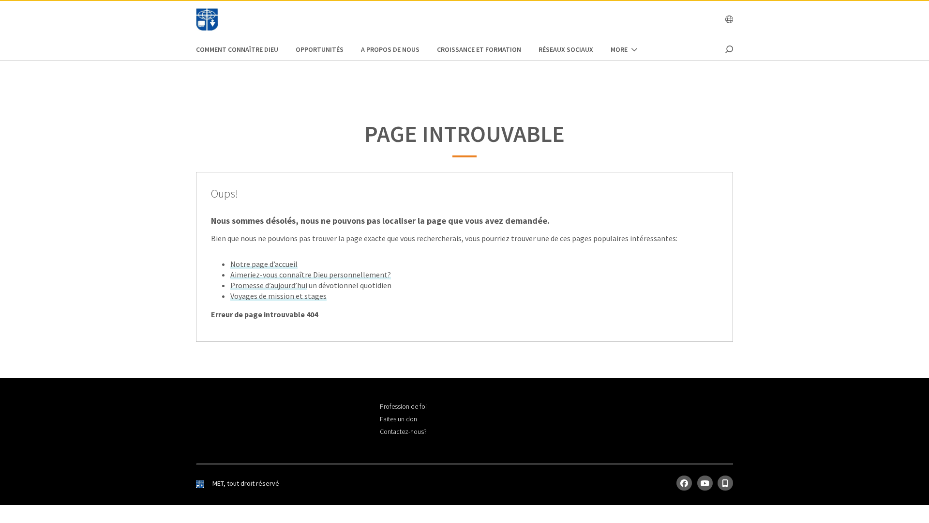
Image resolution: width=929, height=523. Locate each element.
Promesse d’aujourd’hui (268, 285)
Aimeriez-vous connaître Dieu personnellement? (310, 274)
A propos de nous (390, 49)
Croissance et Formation (479, 49)
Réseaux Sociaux (566, 49)
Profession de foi (403, 406)
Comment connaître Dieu (237, 49)
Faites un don (398, 419)
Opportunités (320, 49)
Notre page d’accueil (264, 264)
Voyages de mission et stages (278, 296)
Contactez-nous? (403, 431)
